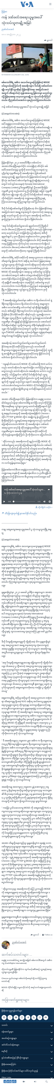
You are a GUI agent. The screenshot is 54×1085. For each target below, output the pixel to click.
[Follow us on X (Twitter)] (9, 1017)
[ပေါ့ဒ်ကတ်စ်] (39, 1017)
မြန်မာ (4, 11)
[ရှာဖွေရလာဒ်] (46, 1081)
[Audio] (35, 1081)
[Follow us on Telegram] (27, 1017)
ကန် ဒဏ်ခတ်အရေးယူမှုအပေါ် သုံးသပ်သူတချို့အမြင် (28, 489)
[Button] (48, 40)
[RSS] (33, 1017)
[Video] (24, 1081)
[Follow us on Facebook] (4, 1017)
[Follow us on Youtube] (16, 1017)
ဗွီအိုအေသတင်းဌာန (14, 493)
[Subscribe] (45, 1017)
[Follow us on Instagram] (21, 1017)
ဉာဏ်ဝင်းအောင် (8, 29)
